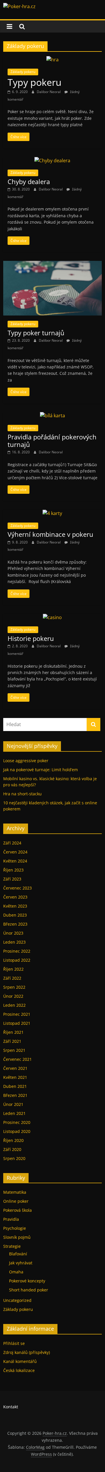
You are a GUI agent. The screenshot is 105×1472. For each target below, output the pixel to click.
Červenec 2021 (17, 1059)
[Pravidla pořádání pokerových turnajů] (52, 415)
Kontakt (10, 1406)
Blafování (18, 1254)
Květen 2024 (15, 861)
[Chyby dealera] (52, 160)
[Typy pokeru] (52, 59)
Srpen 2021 (14, 1050)
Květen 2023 (15, 906)
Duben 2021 (15, 1086)
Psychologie (14, 1228)
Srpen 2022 (14, 987)
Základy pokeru (22, 71)
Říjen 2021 (13, 1032)
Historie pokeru (31, 638)
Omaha (16, 1272)
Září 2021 (12, 1041)
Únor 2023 (13, 933)
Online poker (16, 1201)
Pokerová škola (17, 1210)
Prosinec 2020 (16, 1122)
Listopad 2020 (16, 1131)
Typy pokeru (35, 82)
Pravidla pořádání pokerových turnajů (52, 440)
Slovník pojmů (17, 1237)
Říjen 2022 (13, 969)
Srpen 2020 (14, 1158)
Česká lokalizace (19, 1370)
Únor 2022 (13, 996)
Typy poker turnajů (36, 332)
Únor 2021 (13, 1104)
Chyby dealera (29, 181)
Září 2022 (12, 978)
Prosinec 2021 (16, 1014)
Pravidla (11, 1219)
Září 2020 (12, 1149)
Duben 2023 (15, 915)
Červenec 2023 (17, 888)
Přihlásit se (14, 1343)
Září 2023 (12, 879)
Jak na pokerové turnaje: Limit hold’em (40, 769)
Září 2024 (12, 843)
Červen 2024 (15, 852)
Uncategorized (17, 1300)
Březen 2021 (15, 1095)
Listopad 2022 (16, 960)
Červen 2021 (15, 1068)
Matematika (14, 1192)
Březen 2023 (15, 924)
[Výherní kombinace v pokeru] (52, 513)
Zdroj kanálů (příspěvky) (26, 1352)
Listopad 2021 (16, 1023)
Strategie (12, 1246)
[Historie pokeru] (52, 617)
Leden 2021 (14, 1113)
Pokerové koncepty (27, 1281)
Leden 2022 (14, 1005)
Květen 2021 (15, 1077)
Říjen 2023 (13, 870)
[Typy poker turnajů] (52, 264)
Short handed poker (28, 1290)
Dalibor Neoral (49, 91)
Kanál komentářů (20, 1361)
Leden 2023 (14, 942)
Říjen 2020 (13, 1140)
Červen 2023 (15, 897)
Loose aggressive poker (25, 760)
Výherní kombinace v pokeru (50, 534)
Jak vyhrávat (20, 1263)
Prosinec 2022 (16, 951)
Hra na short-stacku (22, 793)
